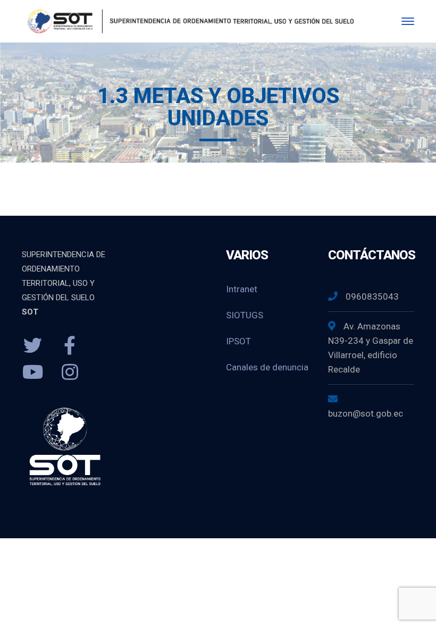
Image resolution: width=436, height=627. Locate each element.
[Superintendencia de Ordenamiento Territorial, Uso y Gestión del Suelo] (189, 20)
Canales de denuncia (267, 367)
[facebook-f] (69, 346)
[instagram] (69, 372)
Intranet (241, 289)
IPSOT (238, 341)
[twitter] (32, 346)
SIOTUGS (244, 315)
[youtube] (32, 372)
